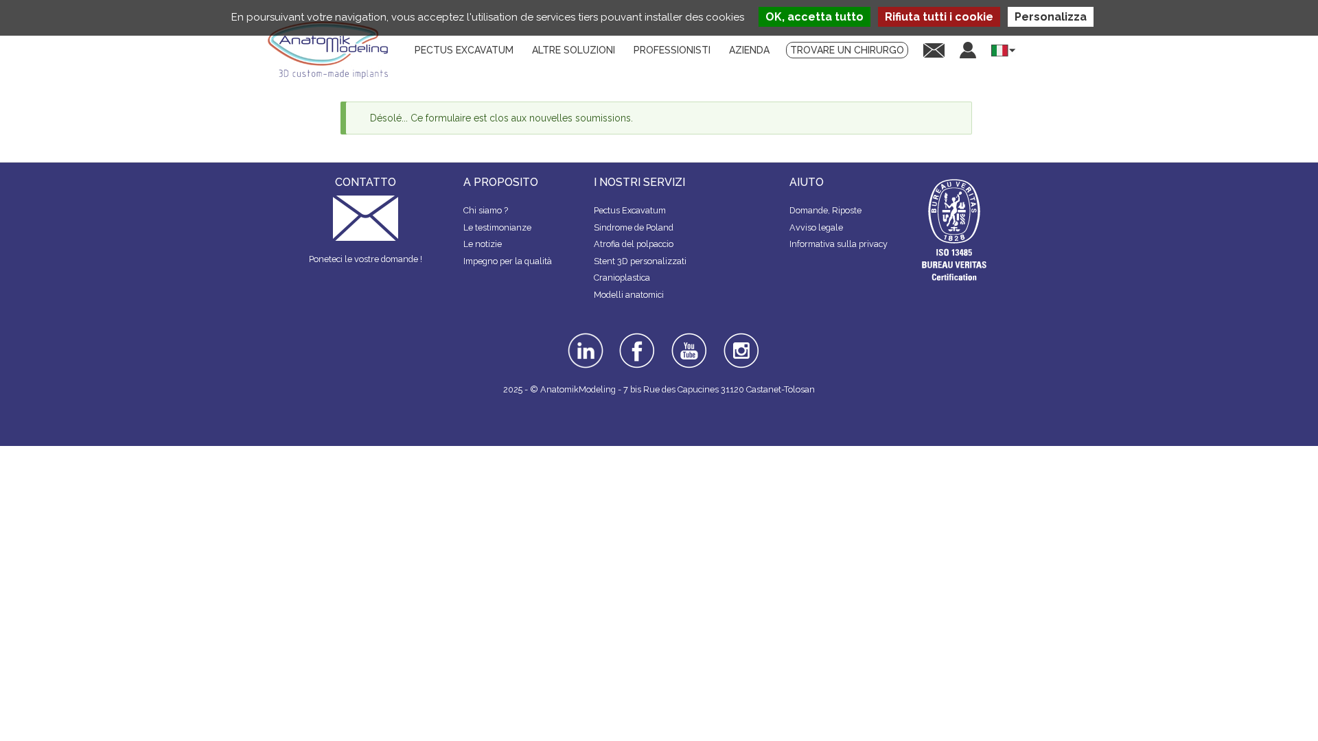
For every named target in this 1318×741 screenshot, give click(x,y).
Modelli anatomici (629, 295)
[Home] (333, 50)
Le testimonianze (497, 227)
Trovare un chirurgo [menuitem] (847, 50)
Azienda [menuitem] (749, 50)
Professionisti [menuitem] (672, 50)
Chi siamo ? (485, 210)
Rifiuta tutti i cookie (939, 16)
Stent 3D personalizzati (640, 261)
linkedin (584, 337)
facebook (637, 337)
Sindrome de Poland (633, 227)
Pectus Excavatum (630, 210)
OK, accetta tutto (814, 16)
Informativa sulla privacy (838, 244)
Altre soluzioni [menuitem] (573, 50)
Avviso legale (816, 227)
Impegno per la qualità (507, 261)
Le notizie (482, 244)
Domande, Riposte (825, 210)
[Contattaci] (934, 50)
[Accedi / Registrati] (968, 50)
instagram (740, 342)
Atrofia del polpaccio (633, 244)
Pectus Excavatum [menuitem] (464, 50)
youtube (687, 337)
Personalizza (1051, 16)
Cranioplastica (622, 277)
